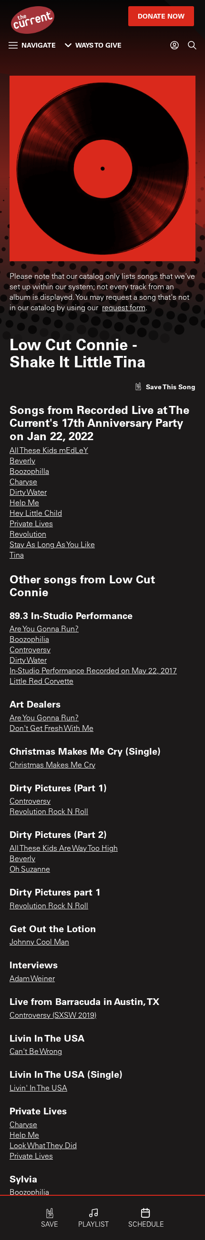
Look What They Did (43, 1146)
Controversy (30, 650)
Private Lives (31, 524)
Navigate (38, 44)
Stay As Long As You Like (52, 545)
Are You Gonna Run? (44, 629)
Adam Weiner (32, 979)
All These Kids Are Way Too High (64, 849)
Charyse (23, 482)
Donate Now (161, 15)
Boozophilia (29, 640)
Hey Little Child (36, 514)
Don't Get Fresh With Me (51, 729)
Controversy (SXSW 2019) (53, 1016)
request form (123, 308)
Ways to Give (98, 44)
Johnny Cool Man (39, 942)
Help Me (24, 503)
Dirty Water (28, 493)
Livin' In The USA (38, 1088)
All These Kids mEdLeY (49, 451)
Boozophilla (29, 472)
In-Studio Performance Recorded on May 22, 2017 (93, 671)
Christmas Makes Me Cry (52, 765)
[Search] (192, 45)
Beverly (22, 461)
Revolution (28, 535)
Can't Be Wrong (36, 1052)
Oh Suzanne (30, 870)
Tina (17, 556)
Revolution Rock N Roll (49, 812)
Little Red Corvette (41, 682)
